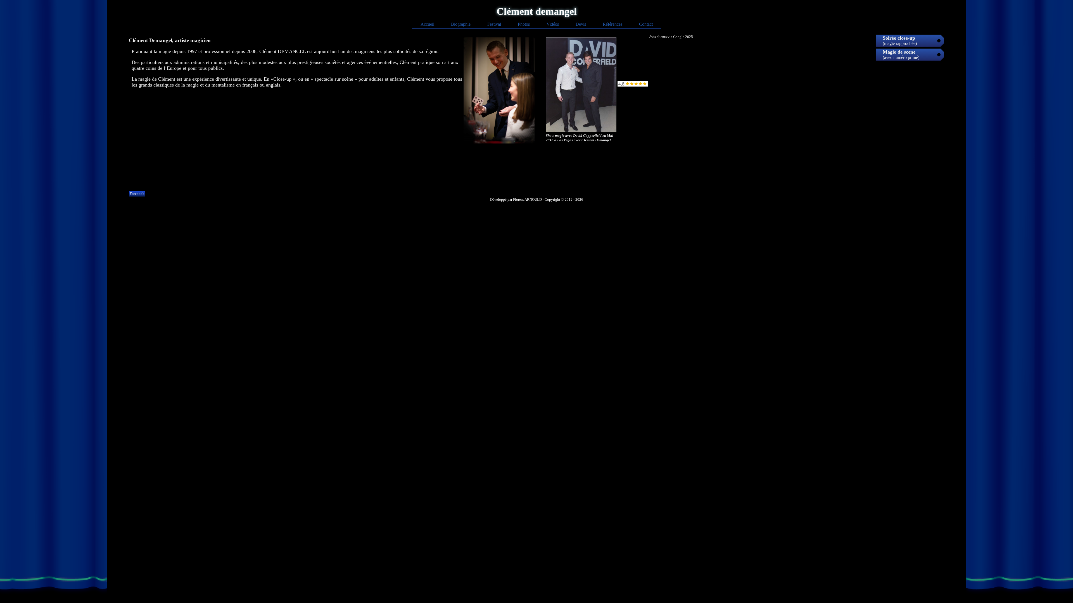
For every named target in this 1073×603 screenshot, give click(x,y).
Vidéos (553, 24)
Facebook (137, 194)
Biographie (461, 24)
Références (612, 24)
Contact (646, 24)
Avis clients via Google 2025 (671, 37)
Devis (581, 24)
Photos (524, 24)
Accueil (427, 24)
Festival (494, 24)
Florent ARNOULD (527, 199)
